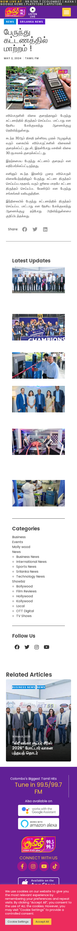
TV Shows (24, 616)
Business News (27, 556)
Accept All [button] (42, 922)
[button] (66, 12)
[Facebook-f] (22, 866)
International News (31, 561)
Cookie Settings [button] (18, 922)
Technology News (30, 576)
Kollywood (24, 601)
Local (20, 606)
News (10, 21)
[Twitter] (27, 647)
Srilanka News (31, 21)
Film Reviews (26, 591)
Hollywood (24, 596)
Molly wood (21, 547)
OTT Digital (25, 611)
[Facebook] (17, 647)
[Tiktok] (55, 866)
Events (17, 542)
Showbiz (18, 581)
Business (19, 537)
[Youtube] (47, 647)
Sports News (26, 566)
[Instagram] (37, 647)
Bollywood (24, 586)
